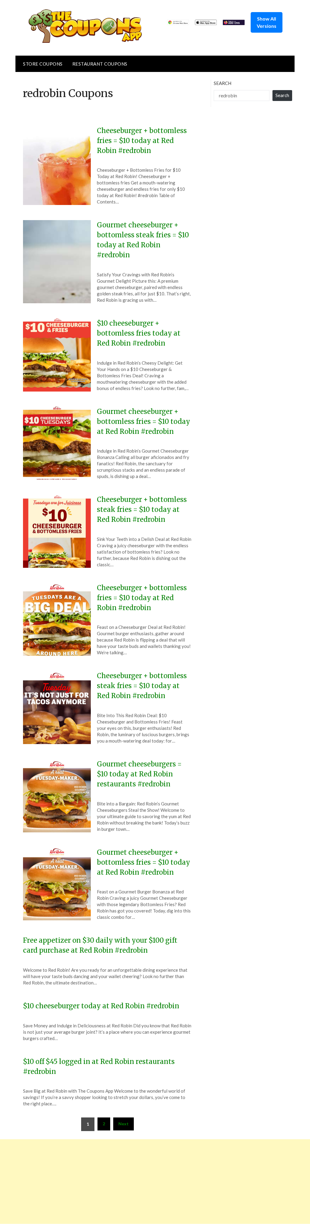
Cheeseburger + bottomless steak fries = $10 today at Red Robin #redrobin (142, 509)
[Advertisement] (155, 1181)
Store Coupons (43, 64)
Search (222, 83)
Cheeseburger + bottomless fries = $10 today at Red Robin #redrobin (142, 140)
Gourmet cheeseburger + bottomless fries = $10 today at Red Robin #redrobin (143, 421)
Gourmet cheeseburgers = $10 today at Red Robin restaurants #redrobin (139, 774)
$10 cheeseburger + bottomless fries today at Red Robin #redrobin (138, 333)
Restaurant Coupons (99, 64)
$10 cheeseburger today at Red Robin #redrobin (101, 1006)
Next (123, 1123)
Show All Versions (266, 22)
